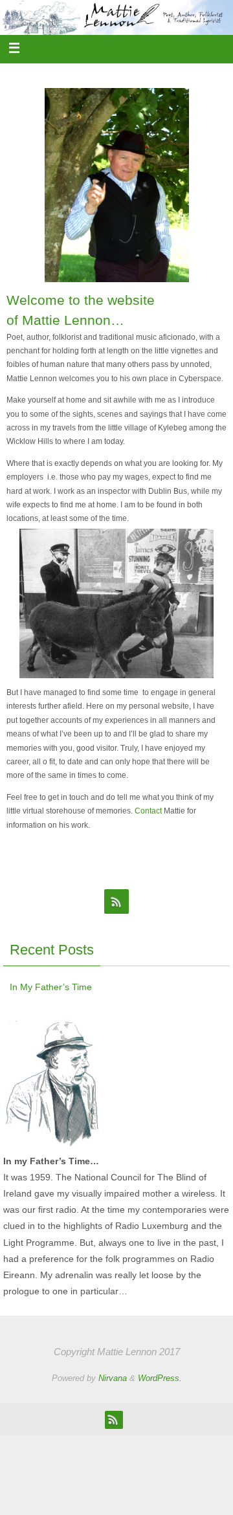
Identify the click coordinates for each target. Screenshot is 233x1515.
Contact (148, 810)
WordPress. (160, 1378)
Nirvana (112, 1378)
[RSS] (116, 901)
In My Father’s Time (51, 987)
